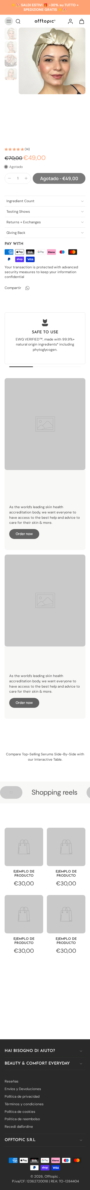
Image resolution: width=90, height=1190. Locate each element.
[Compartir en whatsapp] (27, 288)
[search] (18, 21)
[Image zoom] (52, 61)
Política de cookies (20, 1111)
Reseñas (11, 1081)
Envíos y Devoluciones (23, 1089)
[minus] (9, 178)
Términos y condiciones (24, 1104)
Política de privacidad (22, 1096)
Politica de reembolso (22, 1119)
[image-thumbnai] (11, 34)
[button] (59, 178)
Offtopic (52, 1176)
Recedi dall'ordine (19, 1126)
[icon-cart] (80, 21)
